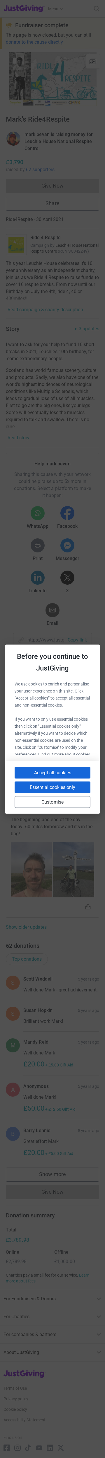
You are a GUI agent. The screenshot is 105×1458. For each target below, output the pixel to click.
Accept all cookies (52, 772)
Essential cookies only (52, 787)
